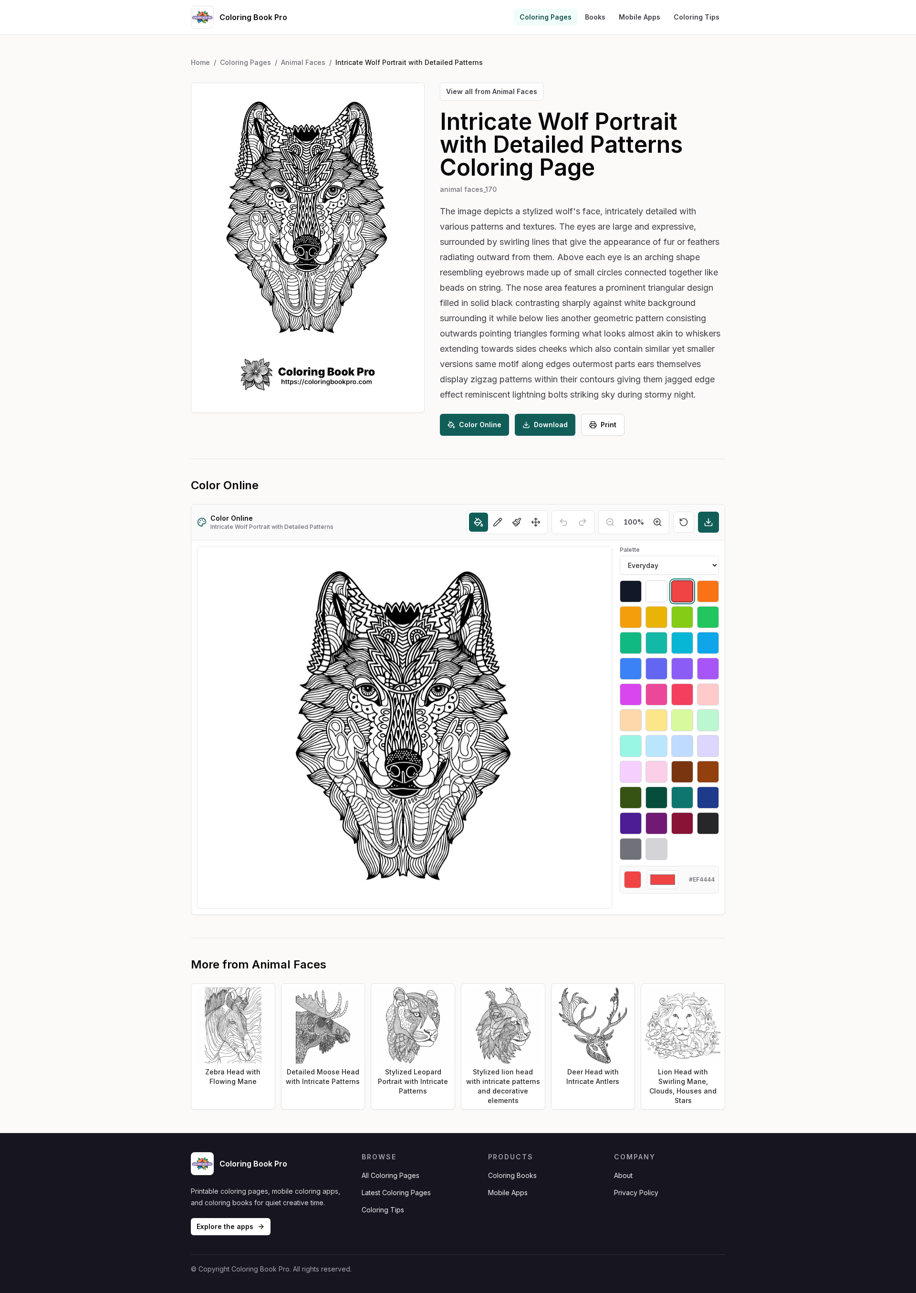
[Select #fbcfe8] (656, 772)
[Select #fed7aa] (631, 720)
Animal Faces (303, 62)
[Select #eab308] (656, 617)
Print (608, 424)
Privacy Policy (636, 1192)
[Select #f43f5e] (682, 694)
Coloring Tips (696, 17)
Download (551, 424)
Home (200, 62)
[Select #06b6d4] (682, 643)
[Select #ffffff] (656, 591)
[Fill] (478, 522)
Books (595, 17)
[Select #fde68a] (656, 720)
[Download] (708, 522)
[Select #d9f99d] (682, 720)
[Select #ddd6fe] (708, 746)
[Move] (535, 522)
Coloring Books (512, 1175)
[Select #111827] (631, 591)
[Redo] (582, 522)
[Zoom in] (657, 522)
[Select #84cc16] (682, 617)
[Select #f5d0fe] (631, 772)
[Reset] (683, 522)
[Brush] (516, 522)
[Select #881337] (682, 823)
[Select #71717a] (631, 849)
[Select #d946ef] (631, 694)
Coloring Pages (546, 17)
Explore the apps (225, 1226)
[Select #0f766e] (682, 798)
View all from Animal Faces (491, 91)
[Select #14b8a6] (656, 643)
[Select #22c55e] (708, 617)
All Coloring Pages (390, 1175)
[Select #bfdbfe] (682, 746)
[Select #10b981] (631, 643)
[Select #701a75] (656, 823)
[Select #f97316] (708, 591)
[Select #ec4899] (656, 694)
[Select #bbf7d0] (708, 720)
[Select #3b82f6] (631, 669)
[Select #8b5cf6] (682, 669)
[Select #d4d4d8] (656, 849)
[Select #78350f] (682, 772)
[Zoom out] (610, 522)
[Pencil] (497, 522)
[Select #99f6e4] (631, 746)
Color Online (480, 424)
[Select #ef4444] (682, 591)
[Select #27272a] (708, 823)
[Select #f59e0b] (631, 617)
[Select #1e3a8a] (708, 798)
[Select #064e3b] (656, 798)
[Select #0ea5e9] (708, 643)
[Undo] (563, 522)
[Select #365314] (631, 798)
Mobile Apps (639, 17)
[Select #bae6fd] (656, 746)
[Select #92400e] (708, 772)
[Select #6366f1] (656, 669)
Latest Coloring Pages (396, 1192)
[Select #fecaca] (708, 694)
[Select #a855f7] (708, 669)
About (623, 1175)
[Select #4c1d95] (631, 823)
